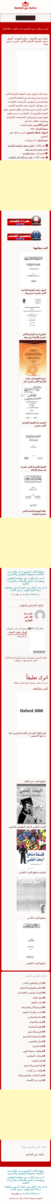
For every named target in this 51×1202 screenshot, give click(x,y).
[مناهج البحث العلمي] (31, 940)
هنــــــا (15, 594)
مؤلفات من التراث (35, 1070)
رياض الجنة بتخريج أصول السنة (23, 658)
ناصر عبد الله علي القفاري (20, 157)
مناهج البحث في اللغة (35, 781)
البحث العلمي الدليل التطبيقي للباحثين (27, 826)
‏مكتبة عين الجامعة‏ (35, 1154)
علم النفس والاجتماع (34, 1065)
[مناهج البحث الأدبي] (31, 895)
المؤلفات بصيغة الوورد (33, 1051)
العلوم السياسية (36, 1026)
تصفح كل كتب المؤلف (17, 628)
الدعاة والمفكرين (35, 1017)
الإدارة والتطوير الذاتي (33, 983)
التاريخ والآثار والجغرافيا (33, 1007)
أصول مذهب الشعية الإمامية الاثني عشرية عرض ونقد (17, 634)
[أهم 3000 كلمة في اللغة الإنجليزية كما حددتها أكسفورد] (31, 711)
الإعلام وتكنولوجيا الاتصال (32, 987)
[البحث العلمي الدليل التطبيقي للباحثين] (31, 804)
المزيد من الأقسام (35, 1080)
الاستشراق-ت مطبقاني (23, 660)
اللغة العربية (38, 1046)
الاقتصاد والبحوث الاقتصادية (31, 992)
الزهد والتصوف (36, 1021)
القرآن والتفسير (36, 1041)
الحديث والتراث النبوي (33, 1012)
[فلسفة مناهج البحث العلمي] (31, 849)
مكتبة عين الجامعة (39, 38)
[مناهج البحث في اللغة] (31, 758)
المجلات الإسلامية (35, 1055)
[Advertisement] (25, 185)
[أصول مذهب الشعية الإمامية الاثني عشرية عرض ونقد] (31, 71)
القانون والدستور (36, 1031)
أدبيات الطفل (37, 1002)
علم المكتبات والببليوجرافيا (31, 1075)
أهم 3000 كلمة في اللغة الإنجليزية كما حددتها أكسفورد (27, 734)
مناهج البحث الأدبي (36, 917)
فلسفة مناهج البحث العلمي (32, 872)
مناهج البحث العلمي (36, 963)
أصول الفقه (38, 997)
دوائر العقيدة (21, 38)
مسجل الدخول (30, 683)
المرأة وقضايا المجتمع (33, 1036)
